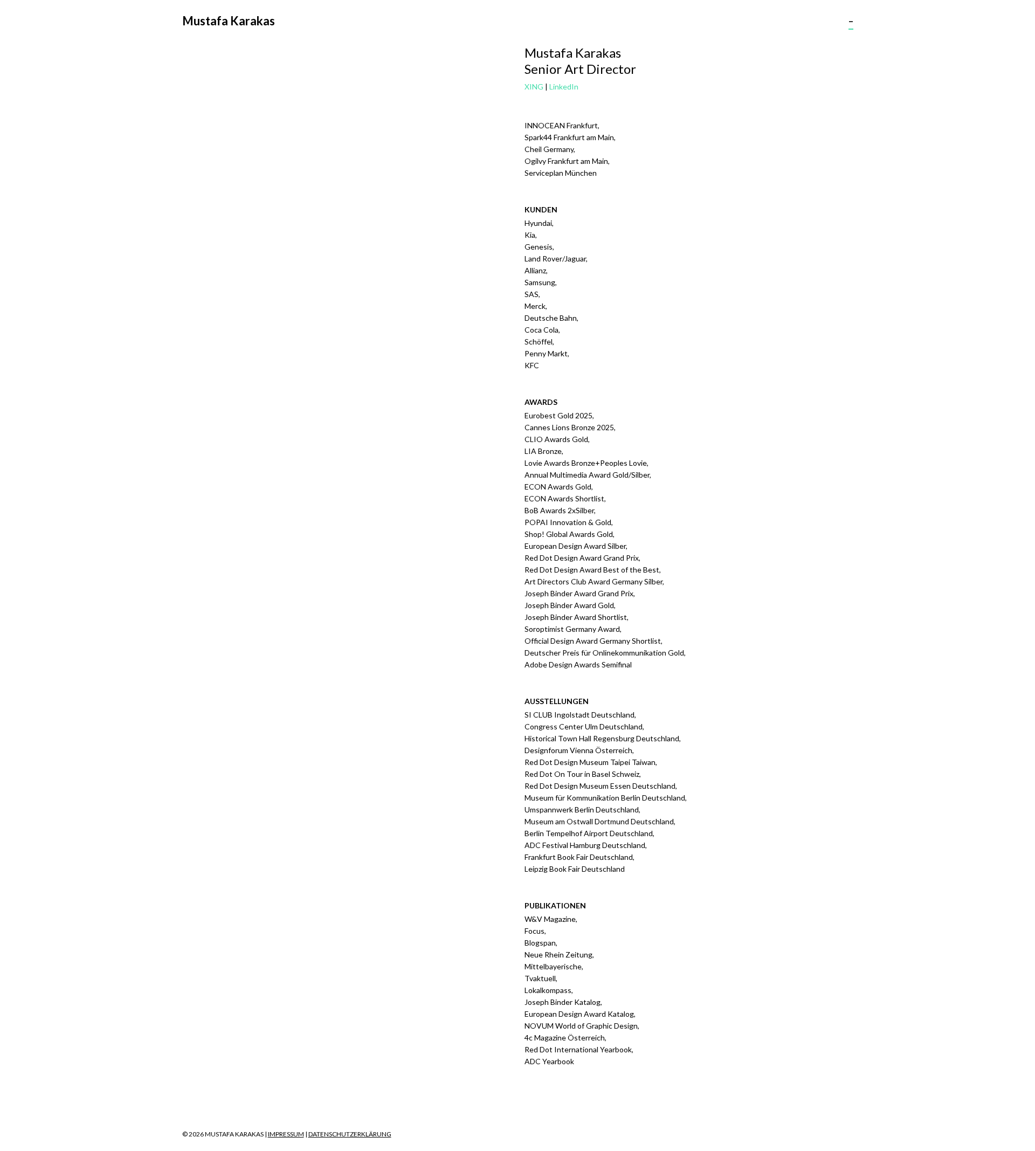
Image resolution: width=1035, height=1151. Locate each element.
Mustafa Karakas (228, 21)
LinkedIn (563, 86)
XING (534, 86)
